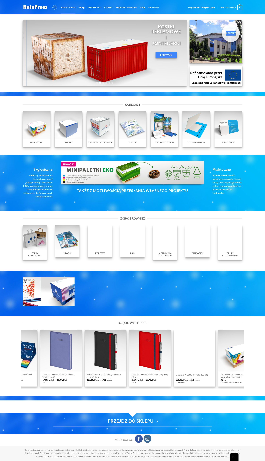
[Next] (179, 53)
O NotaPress (94, 7)
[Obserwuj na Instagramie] (147, 439)
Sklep (81, 7)
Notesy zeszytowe (200, 375)
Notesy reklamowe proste (159, 375)
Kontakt (108, 7)
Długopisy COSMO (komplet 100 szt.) (75, 375)
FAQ (142, 7)
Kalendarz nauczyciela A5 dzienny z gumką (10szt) (32, 375)
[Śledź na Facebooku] (139, 439)
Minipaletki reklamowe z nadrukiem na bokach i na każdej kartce (120, 375)
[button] (54, 7)
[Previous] (29, 53)
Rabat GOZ (153, 7)
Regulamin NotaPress (126, 7)
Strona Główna (68, 7)
